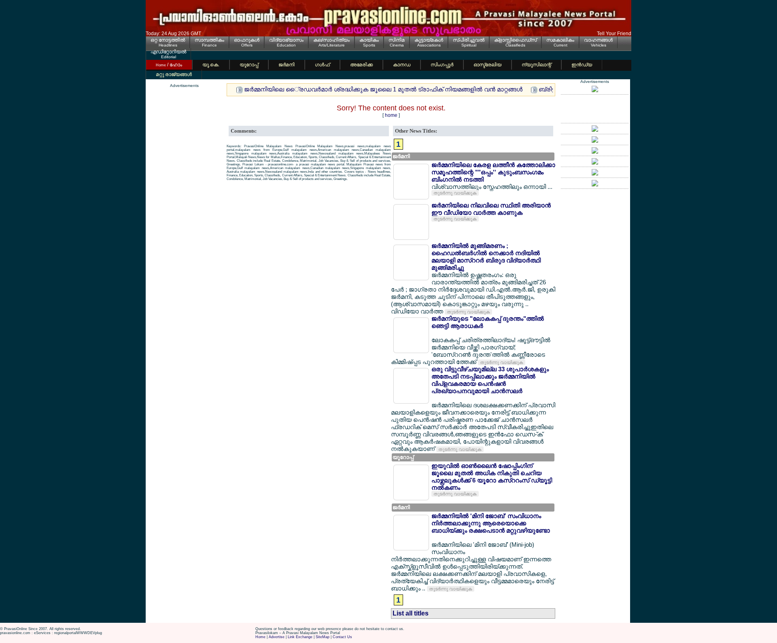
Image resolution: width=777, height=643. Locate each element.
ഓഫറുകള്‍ (246, 40)
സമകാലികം (560, 40)
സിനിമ (396, 40)
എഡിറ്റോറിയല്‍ (168, 52)
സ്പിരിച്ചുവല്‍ (468, 40)
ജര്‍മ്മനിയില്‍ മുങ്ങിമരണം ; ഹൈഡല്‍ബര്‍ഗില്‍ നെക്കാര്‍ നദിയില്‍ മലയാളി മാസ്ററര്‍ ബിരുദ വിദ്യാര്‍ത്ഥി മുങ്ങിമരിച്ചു (486, 256)
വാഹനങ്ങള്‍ (598, 40)
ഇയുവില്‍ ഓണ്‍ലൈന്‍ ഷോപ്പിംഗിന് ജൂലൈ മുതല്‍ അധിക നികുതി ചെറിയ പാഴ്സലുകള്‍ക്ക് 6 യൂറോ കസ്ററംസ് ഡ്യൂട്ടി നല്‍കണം (491, 476)
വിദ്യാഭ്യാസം (286, 40)
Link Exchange (300, 637)
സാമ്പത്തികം (209, 40)
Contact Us (342, 637)
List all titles (411, 613)
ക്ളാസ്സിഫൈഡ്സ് (515, 40)
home (391, 115)
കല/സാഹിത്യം (331, 40)
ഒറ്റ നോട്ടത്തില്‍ (168, 40)
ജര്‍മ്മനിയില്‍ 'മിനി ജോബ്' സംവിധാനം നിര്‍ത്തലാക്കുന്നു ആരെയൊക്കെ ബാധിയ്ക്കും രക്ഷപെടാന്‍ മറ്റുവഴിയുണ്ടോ (490, 523)
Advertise (276, 637)
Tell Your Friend (614, 33)
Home (260, 637)
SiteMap (322, 637)
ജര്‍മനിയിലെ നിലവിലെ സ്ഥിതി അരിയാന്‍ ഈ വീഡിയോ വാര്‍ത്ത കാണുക (491, 209)
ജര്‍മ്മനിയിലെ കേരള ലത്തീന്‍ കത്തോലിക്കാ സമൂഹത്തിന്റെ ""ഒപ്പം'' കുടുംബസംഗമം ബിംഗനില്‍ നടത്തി (493, 172)
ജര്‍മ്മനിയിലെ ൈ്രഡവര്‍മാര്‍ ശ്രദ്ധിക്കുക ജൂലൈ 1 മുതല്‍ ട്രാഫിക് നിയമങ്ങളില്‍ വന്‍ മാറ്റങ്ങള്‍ (383, 89)
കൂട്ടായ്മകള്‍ (428, 40)
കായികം (369, 40)
